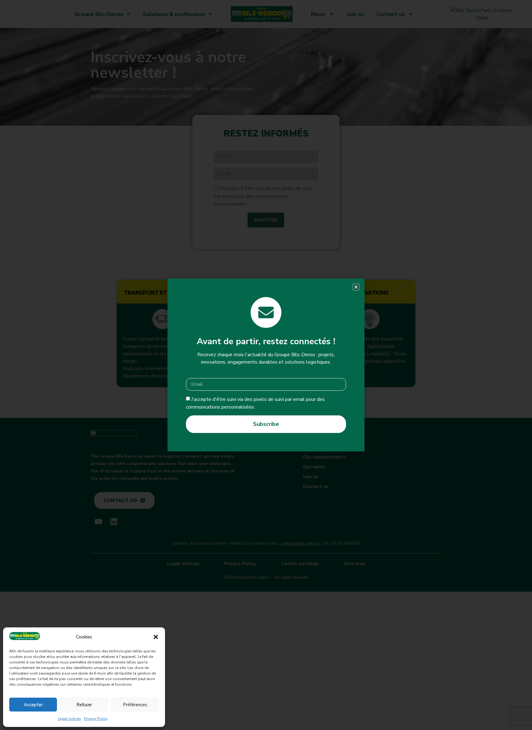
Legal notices (69, 718)
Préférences (135, 705)
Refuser (84, 705)
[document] (266, 365)
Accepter (33, 705)
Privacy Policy (95, 718)
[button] (156, 637)
